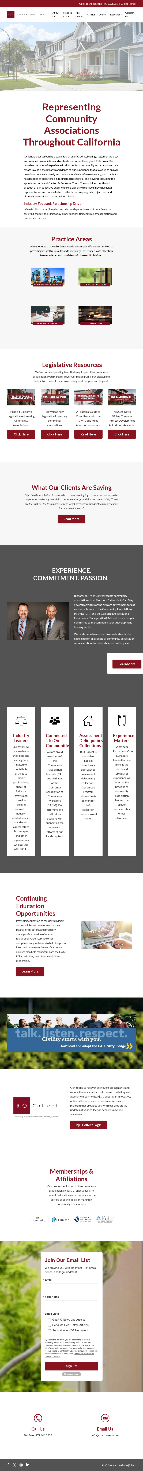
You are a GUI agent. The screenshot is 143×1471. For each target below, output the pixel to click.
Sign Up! (71, 1366)
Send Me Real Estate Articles (70, 1325)
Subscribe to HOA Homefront (70, 1330)
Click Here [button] (21, 434)
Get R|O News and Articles (68, 1320)
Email (48, 1279)
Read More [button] (71, 519)
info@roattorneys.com (105, 1435)
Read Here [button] (88, 434)
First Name (52, 1296)
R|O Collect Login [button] (88, 1125)
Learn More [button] (127, 664)
